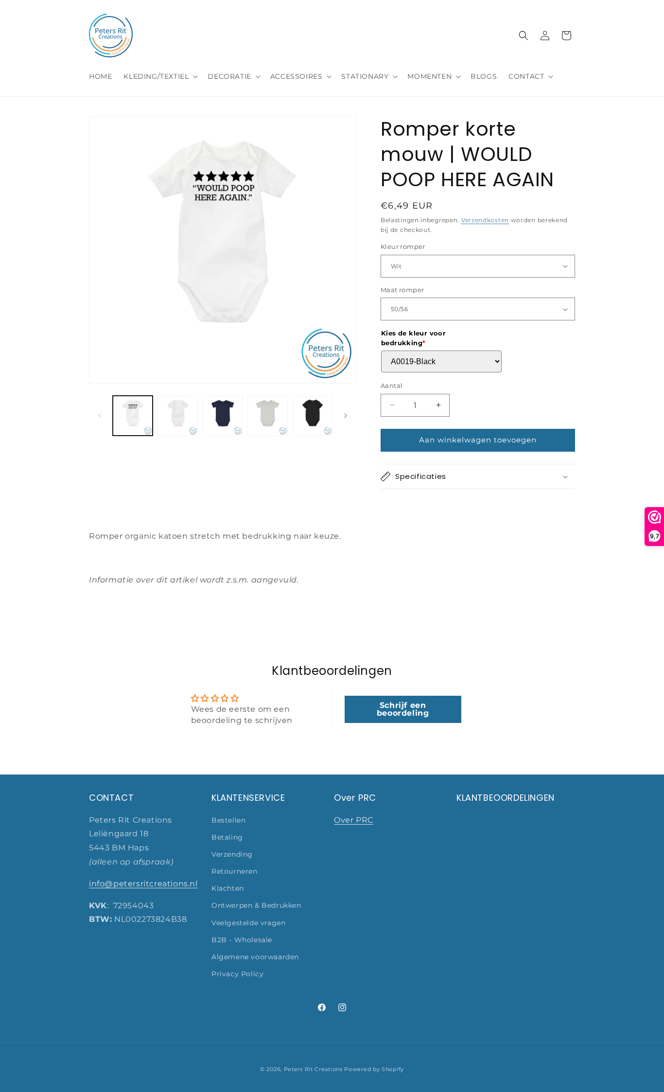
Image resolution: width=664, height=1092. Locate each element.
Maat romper (402, 290)
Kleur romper (403, 246)
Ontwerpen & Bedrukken (256, 905)
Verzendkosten (485, 220)
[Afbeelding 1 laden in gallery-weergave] (133, 416)
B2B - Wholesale (241, 939)
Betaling (227, 837)
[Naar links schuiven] (99, 415)
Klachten (227, 888)
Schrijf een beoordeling (403, 709)
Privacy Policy (237, 973)
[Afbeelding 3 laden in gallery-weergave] (223, 416)
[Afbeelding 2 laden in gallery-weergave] (177, 416)
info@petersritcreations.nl (143, 883)
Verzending (232, 854)
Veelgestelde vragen (248, 922)
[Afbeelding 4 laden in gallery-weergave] (267, 416)
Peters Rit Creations (313, 1069)
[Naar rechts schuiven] (345, 415)
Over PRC (353, 819)
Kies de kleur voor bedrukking (413, 338)
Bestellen (228, 819)
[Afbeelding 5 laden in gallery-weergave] (312, 416)
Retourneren (234, 871)
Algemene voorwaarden (255, 956)
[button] (160, 76)
